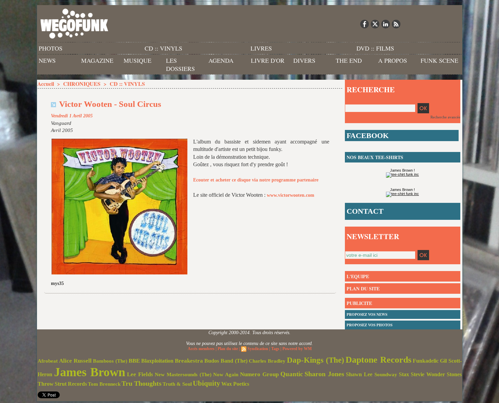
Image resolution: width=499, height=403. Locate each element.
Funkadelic (426, 361)
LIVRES (261, 48)
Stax (404, 374)
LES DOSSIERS (180, 64)
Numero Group (259, 374)
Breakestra (189, 361)
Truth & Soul (177, 384)
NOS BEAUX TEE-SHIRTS (375, 157)
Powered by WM (297, 348)
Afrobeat (48, 361)
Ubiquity (206, 383)
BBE (134, 361)
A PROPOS (392, 60)
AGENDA (221, 60)
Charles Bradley (267, 361)
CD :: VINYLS (163, 48)
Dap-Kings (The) (315, 360)
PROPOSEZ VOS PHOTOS (369, 325)
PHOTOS (50, 48)
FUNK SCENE (439, 60)
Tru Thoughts (142, 383)
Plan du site (228, 348)
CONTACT (365, 211)
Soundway (385, 374)
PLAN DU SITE (363, 288)
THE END (349, 60)
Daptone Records (378, 360)
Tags (275, 348)
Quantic (291, 374)
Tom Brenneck (104, 384)
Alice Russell (75, 361)
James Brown (89, 372)
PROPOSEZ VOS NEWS (367, 314)
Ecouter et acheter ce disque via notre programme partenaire (255, 180)
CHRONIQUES (81, 84)
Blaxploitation (157, 361)
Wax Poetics (235, 384)
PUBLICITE (359, 303)
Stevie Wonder (428, 374)
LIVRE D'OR (267, 60)
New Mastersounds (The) (183, 374)
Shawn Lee (359, 374)
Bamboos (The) (110, 361)
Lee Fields (140, 374)
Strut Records (71, 384)
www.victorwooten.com (290, 195)
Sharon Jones (324, 374)
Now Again (225, 374)
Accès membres (201, 348)
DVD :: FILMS (375, 48)
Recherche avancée (445, 117)
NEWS (47, 60)
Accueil (45, 84)
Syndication (257, 348)
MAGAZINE (97, 60)
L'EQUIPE (358, 276)
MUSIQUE (137, 60)
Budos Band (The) (225, 361)
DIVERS (304, 60)
